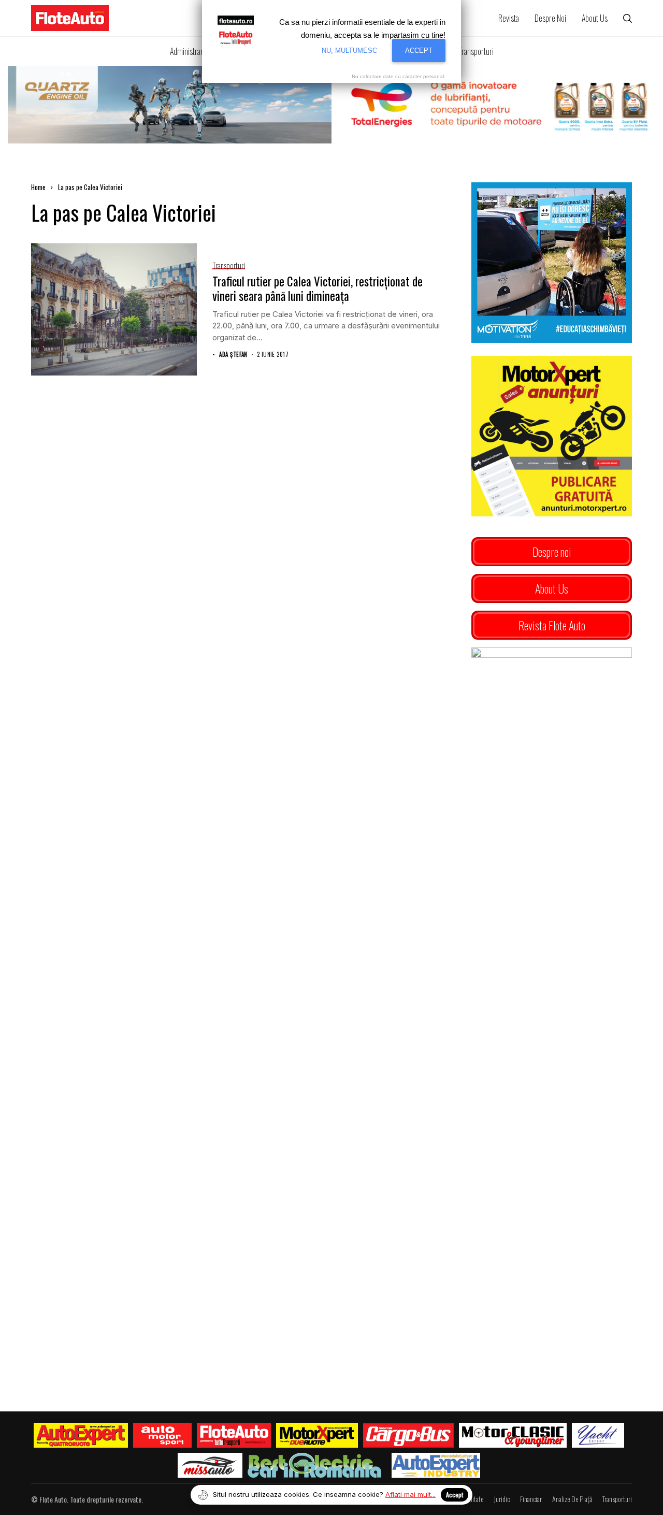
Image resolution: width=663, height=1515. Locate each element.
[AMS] (162, 1435)
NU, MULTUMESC (349, 50)
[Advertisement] (551, 1046)
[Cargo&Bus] (408, 1435)
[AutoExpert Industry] (436, 1465)
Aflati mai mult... (410, 1494)
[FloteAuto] (234, 1435)
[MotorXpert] (317, 1435)
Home (38, 187)
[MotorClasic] (513, 1435)
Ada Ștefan (233, 354)
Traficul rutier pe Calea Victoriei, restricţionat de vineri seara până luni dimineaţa (317, 288)
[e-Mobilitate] (314, 1465)
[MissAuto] (210, 1465)
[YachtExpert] (598, 1435)
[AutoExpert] (81, 1435)
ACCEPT (419, 50)
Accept (454, 1494)
